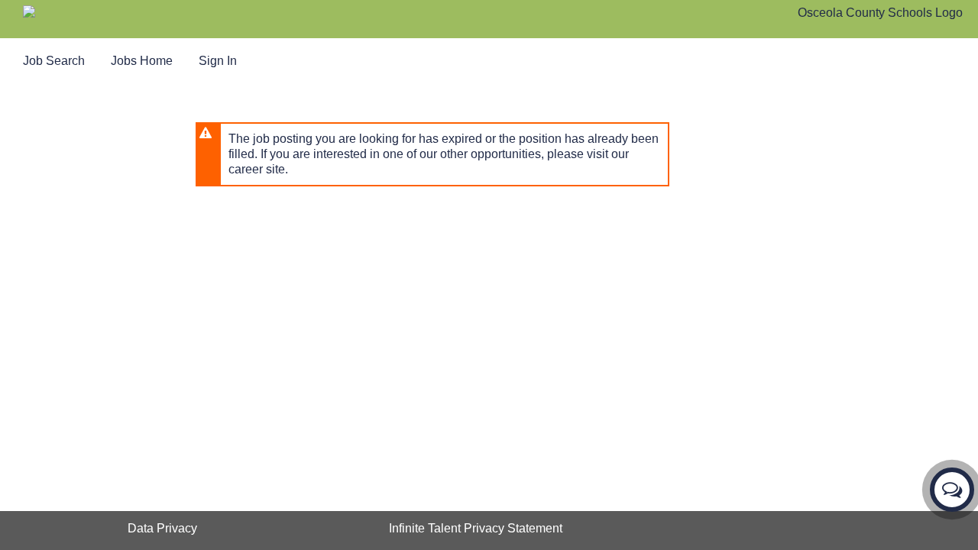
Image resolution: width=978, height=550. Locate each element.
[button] (952, 489)
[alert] (432, 154)
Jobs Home (142, 60)
